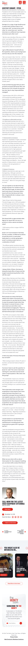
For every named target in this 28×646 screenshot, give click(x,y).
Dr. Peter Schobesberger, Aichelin (8, 531)
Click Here (7, 509)
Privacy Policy (14, 637)
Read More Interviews (14, 583)
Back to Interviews (10, 522)
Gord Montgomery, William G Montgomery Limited (20, 531)
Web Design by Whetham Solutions (14, 639)
